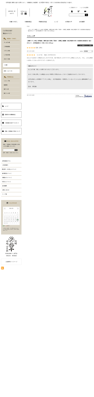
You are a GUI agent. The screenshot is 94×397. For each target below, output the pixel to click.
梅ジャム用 (7, 93)
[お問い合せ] (85, 11)
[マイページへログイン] (71, 11)
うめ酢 (5, 65)
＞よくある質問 (84, 7)
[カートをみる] (78, 11)
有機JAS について (7, 177)
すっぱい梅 (7, 42)
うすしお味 (7, 50)
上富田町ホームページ (11, 261)
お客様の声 (68, 21)
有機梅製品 (28, 21)
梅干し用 (6, 89)
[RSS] (2, 268)
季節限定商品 (43, 21)
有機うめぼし (13, 21)
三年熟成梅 (7, 46)
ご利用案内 (5, 165)
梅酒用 (5, 85)
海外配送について (7, 173)
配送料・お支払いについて (9, 169)
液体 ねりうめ (8, 71)
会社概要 (82, 21)
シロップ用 (7, 80)
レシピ (56, 21)
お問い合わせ (5, 190)
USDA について (6, 181)
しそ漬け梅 (7, 54)
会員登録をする (6, 161)
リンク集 (4, 194)
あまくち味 (7, 59)
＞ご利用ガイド (73, 7)
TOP (28, 26)
